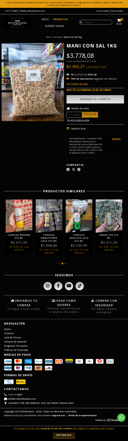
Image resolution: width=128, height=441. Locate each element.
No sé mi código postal (78, 120)
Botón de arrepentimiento (83, 415)
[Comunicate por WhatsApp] (121, 418)
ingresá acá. (58, 415)
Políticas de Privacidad (16, 350)
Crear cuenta (102, 10)
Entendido (64, 435)
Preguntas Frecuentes (16, 345)
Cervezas (57, 37)
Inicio (45, 19)
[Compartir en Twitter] (73, 169)
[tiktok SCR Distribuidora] (80, 286)
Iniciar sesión (117, 10)
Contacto (9, 333)
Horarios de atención (15, 341)
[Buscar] (80, 22)
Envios (7, 329)
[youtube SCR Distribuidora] (69, 286)
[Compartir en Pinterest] (78, 169)
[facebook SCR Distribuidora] (58, 286)
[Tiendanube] (109, 421)
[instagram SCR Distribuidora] (48, 286)
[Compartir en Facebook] (68, 169)
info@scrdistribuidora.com (32, 10)
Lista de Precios (12, 337)
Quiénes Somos (54, 25)
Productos (60, 19)
